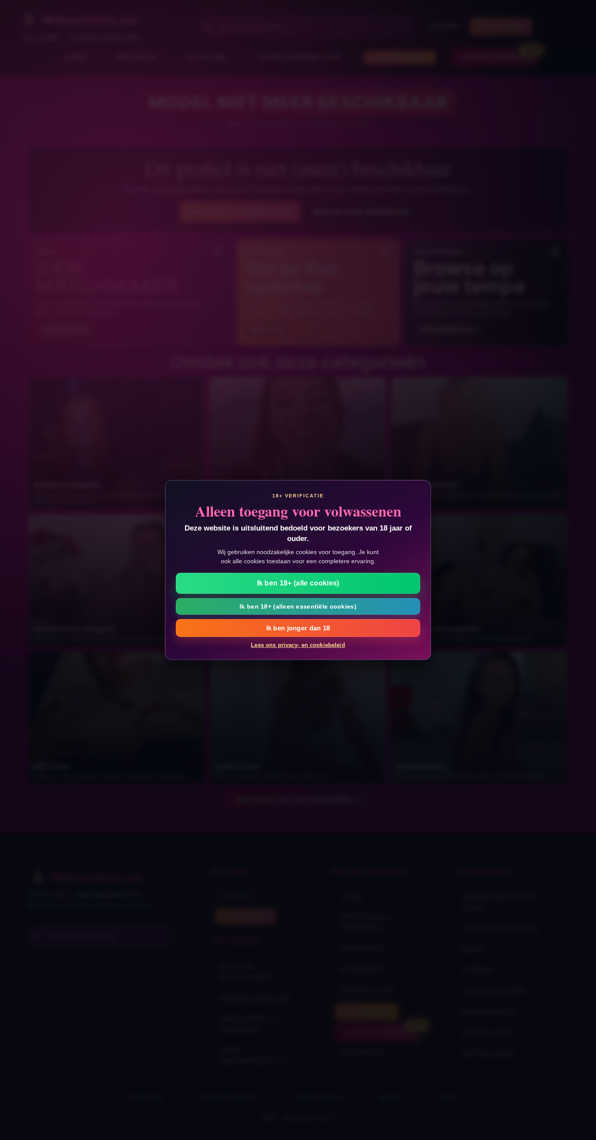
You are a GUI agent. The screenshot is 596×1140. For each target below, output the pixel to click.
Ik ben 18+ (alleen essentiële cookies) (298, 606)
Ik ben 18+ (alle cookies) (298, 583)
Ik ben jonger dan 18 (298, 628)
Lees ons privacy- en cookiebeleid (298, 645)
